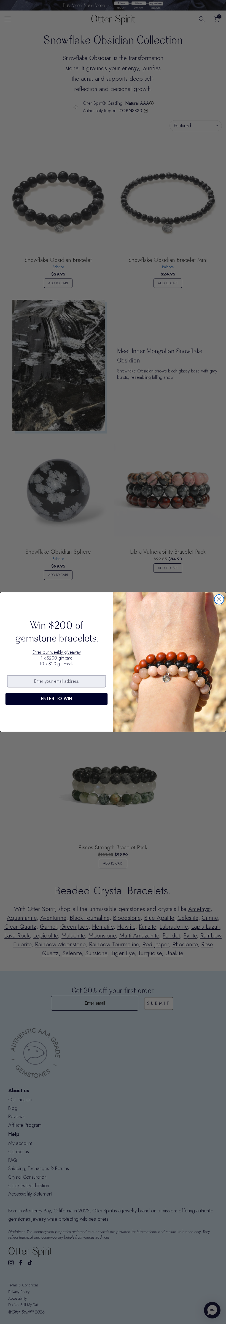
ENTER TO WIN (56, 699)
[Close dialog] (219, 599)
